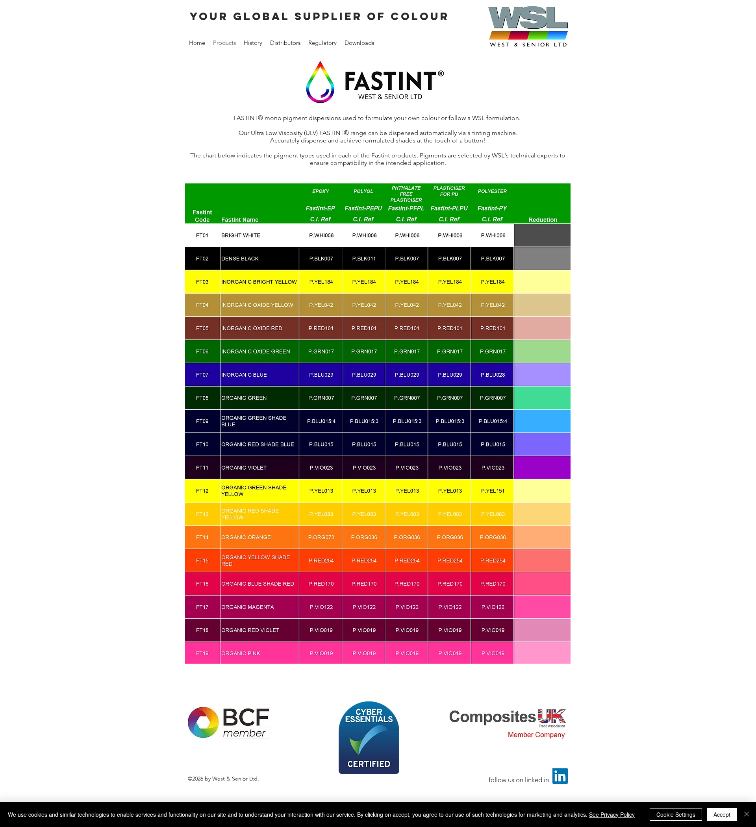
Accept (721, 814)
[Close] (746, 814)
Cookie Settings (675, 814)
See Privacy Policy (612, 814)
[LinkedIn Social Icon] (560, 776)
